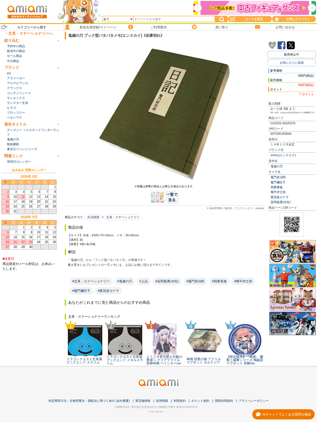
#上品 (143, 281)
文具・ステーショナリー (122, 217)
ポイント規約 (200, 400)
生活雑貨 (93, 217)
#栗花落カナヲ (108, 291)
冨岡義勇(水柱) (281, 202)
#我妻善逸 (219, 281)
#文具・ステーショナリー (91, 281)
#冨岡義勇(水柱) (167, 281)
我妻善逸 (277, 187)
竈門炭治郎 (278, 177)
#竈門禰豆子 (81, 291)
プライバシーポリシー (254, 400)
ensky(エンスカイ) (283, 155)
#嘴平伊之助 (243, 281)
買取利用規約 (224, 400)
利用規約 (180, 400)
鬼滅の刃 (277, 166)
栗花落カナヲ (280, 197)
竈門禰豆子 (278, 182)
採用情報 (162, 400)
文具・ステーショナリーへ (30, 33)
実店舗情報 (142, 400)
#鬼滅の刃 (124, 281)
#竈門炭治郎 (195, 281)
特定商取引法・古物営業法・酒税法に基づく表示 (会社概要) (89, 400)
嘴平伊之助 (278, 192)
